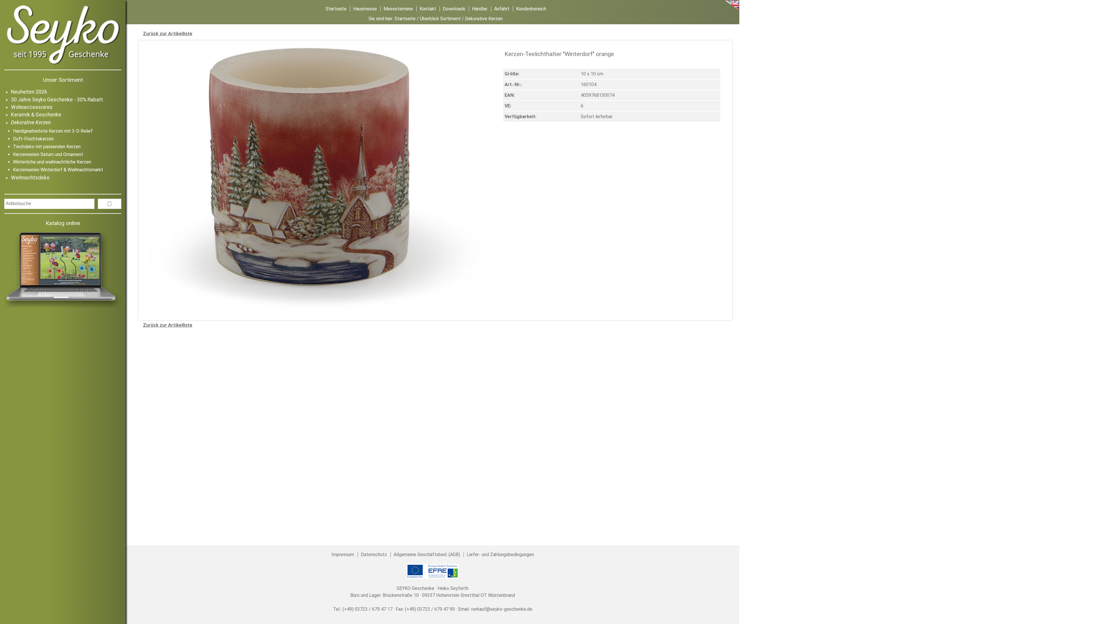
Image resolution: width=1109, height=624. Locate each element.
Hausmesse (365, 9)
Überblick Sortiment (440, 18)
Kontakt (428, 9)
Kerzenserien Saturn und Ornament (48, 154)
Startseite (336, 9)
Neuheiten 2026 (29, 92)
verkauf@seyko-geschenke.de (501, 609)
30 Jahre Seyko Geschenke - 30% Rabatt (57, 100)
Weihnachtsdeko (30, 178)
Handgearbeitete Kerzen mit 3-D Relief (53, 131)
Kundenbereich (531, 9)
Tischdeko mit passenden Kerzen (47, 146)
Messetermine (398, 9)
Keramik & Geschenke (36, 115)
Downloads (454, 9)
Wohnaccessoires (32, 107)
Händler (479, 9)
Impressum (343, 554)
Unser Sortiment (63, 80)
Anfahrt (501, 9)
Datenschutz (374, 554)
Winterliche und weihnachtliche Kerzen (52, 162)
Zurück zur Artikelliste (167, 33)
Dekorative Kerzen (31, 122)
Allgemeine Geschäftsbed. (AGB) (427, 554)
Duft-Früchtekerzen (33, 139)
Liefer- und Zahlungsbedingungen (500, 554)
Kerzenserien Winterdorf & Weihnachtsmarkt (58, 169)
